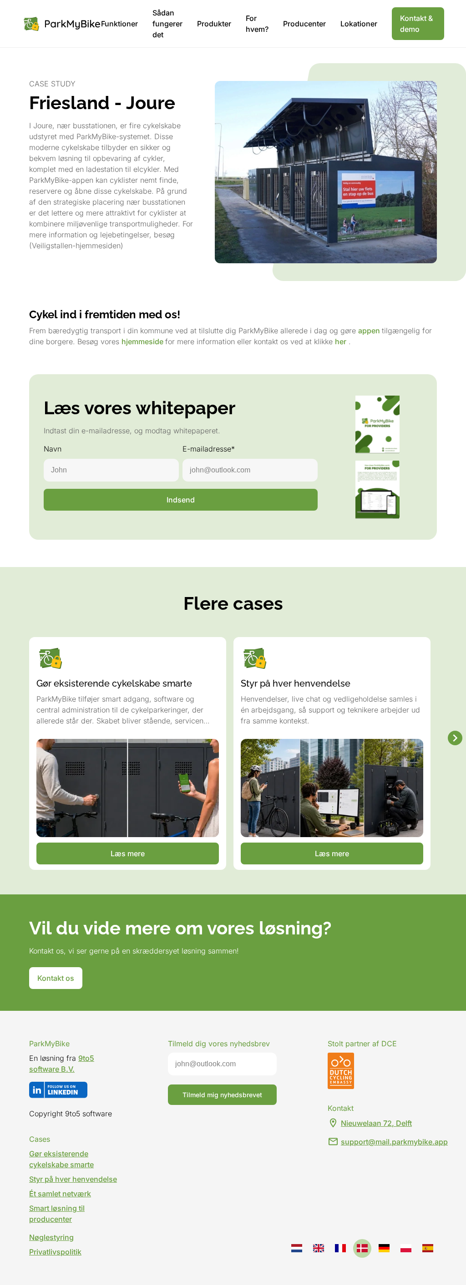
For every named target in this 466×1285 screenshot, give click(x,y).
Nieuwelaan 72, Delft (376, 1123)
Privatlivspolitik (55, 1251)
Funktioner (119, 23)
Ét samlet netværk (60, 1193)
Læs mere (128, 853)
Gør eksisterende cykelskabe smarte (61, 1159)
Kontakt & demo (416, 24)
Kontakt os (55, 978)
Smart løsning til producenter (57, 1214)
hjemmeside (143, 341)
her (340, 341)
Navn (52, 448)
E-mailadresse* (208, 448)
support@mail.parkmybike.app (394, 1141)
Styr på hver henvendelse (73, 1179)
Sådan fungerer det (167, 23)
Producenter (304, 23)
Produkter (214, 23)
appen (370, 330)
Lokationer (358, 23)
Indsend (181, 499)
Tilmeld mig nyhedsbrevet (222, 1095)
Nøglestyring (51, 1237)
